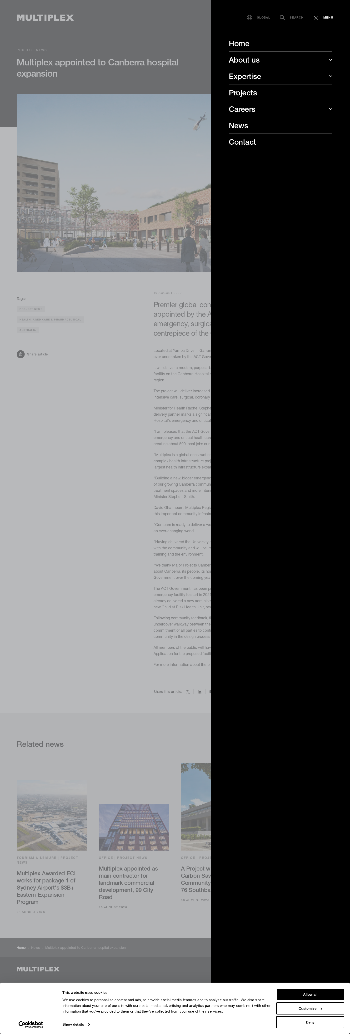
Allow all (310, 994)
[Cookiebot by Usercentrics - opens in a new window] (31, 1024)
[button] (258, 17)
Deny (310, 1022)
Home (239, 43)
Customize (307, 1008)
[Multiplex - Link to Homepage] (45, 18)
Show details (73, 1024)
